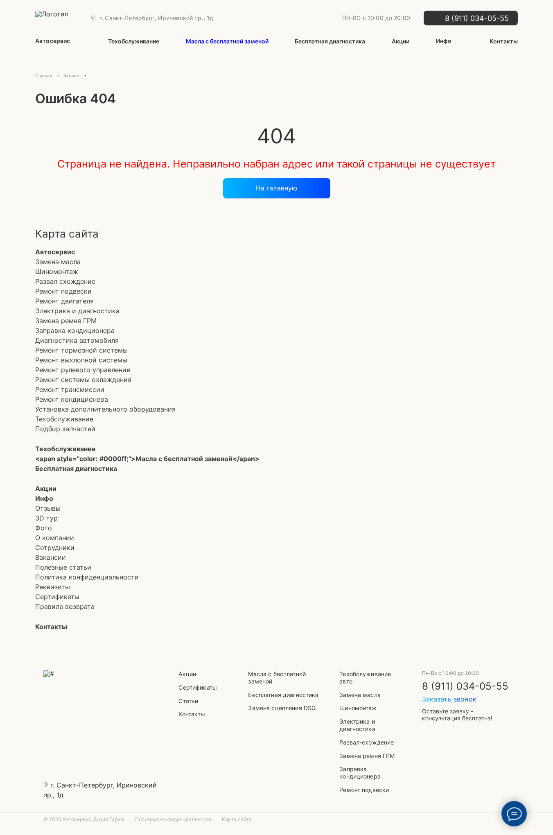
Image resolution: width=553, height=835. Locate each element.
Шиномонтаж (56, 271)
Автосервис (52, 41)
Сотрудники (54, 547)
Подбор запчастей (65, 429)
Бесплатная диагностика (330, 41)
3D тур (46, 518)
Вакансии (50, 557)
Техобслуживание (133, 41)
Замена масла (58, 262)
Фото (43, 528)
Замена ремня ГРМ (66, 321)
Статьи (188, 700)
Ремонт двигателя (64, 301)
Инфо (444, 41)
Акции (400, 41)
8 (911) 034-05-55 (465, 686)
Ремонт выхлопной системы (81, 360)
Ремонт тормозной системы (81, 350)
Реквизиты (52, 587)
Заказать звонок (449, 699)
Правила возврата (65, 606)
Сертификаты (57, 597)
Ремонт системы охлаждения (83, 380)
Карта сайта (236, 819)
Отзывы (48, 508)
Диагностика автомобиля (77, 340)
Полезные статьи (63, 567)
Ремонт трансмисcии (69, 389)
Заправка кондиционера (75, 330)
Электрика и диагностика (77, 311)
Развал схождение (65, 281)
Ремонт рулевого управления (82, 370)
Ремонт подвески (63, 291)
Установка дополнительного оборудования (105, 409)
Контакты (504, 41)
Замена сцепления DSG (282, 707)
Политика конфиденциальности (87, 577)
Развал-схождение (366, 742)
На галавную (277, 188)
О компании (54, 538)
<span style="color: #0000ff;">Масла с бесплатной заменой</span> (147, 459)
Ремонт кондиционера (71, 399)
